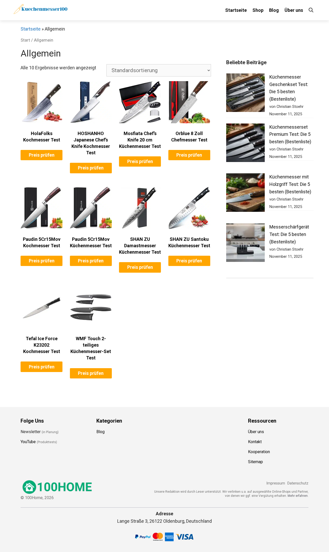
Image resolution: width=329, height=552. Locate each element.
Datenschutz (297, 483)
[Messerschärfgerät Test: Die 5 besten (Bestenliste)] (245, 243)
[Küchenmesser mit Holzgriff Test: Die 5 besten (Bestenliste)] (245, 193)
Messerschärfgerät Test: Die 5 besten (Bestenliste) (289, 234)
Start (25, 40)
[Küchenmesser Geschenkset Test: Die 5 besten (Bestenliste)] (245, 93)
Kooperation (259, 451)
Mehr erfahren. (298, 496)
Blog (274, 10)
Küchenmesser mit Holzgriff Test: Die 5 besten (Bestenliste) (290, 184)
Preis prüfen (41, 155)
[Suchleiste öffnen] (311, 10)
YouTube (28, 441)
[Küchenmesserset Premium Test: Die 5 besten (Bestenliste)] (245, 143)
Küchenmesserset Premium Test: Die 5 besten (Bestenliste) (290, 134)
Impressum (275, 483)
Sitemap (255, 461)
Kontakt (255, 441)
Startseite (236, 10)
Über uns (294, 10)
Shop (257, 10)
